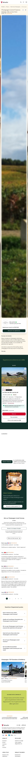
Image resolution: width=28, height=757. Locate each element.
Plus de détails (14, 417)
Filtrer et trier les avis (13, 538)
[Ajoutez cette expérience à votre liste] (25, 369)
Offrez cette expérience (13, 420)
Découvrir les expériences (14, 330)
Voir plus (3, 351)
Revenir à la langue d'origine (14, 528)
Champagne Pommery (6, 680)
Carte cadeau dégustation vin (18, 743)
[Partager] (23, 10)
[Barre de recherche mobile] (21, 2)
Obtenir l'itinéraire (7, 461)
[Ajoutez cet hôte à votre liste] (26, 10)
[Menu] (26, 2)
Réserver (14, 414)
